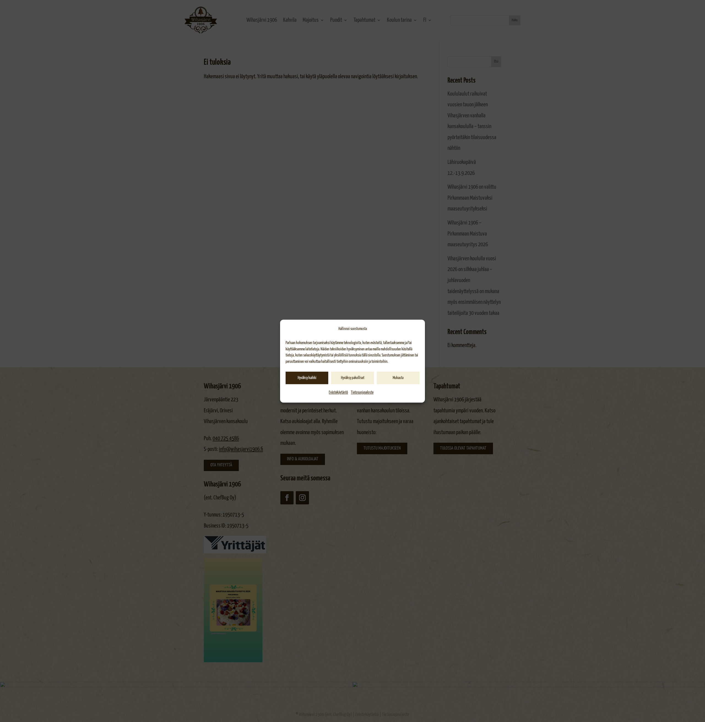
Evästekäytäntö (338, 393)
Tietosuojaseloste (362, 393)
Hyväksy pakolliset (352, 378)
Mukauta (398, 378)
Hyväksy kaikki (307, 378)
